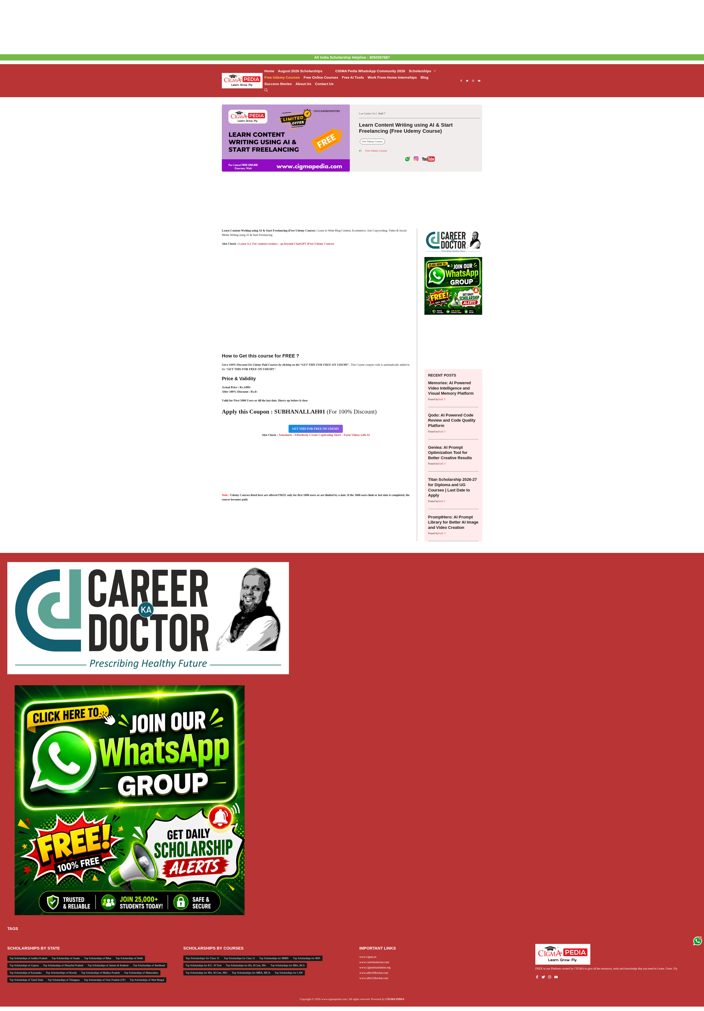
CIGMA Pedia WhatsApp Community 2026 (370, 71)
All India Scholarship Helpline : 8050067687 (352, 57)
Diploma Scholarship (108, 937)
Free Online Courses (321, 77)
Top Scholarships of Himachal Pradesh (63, 965)
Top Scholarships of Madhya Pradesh (100, 972)
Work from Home (627, 937)
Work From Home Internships (392, 77)
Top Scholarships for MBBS (274, 958)
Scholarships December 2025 (353, 937)
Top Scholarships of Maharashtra (141, 972)
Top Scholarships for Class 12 (239, 958)
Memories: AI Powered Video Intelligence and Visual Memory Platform (451, 388)
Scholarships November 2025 (512, 937)
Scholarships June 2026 (479, 937)
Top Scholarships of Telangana (64, 980)
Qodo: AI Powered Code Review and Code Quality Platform (451, 420)
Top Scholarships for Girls (581, 937)
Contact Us (324, 84)
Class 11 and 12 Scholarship (78, 937)
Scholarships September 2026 (547, 937)
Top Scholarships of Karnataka (25, 972)
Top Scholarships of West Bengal (147, 980)
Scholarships (420, 71)
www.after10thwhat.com (373, 972)
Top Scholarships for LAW (289, 972)
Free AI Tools (353, 77)
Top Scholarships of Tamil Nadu (26, 980)
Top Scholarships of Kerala (61, 972)
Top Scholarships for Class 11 (202, 958)
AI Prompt (13, 937)
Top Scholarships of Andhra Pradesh (28, 958)
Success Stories (278, 84)
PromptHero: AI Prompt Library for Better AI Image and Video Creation (453, 522)
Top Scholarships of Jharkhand (149, 965)
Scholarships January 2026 (420, 937)
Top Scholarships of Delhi (129, 958)
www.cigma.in (367, 956)
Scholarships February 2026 (387, 937)
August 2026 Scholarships (305, 71)
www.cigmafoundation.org (374, 967)
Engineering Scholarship (136, 937)
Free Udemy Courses (282, 77)
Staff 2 (441, 501)
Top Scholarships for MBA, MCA (251, 972)
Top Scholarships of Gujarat (24, 965)
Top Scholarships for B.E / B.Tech (203, 965)
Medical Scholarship (246, 937)
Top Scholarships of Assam (66, 958)
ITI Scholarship (225, 937)
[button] (266, 90)
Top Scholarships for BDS (306, 958)
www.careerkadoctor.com (374, 962)
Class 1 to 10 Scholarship (46, 937)
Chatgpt (25, 937)
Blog (424, 77)
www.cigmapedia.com (334, 999)
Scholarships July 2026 (451, 937)
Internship (208, 937)
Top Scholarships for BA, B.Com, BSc (246, 965)
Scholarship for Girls (291, 937)
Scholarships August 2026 (320, 937)
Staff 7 (381, 113)
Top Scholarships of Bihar (97, 958)
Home (269, 71)
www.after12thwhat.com (373, 978)
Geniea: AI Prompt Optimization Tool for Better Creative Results (450, 452)
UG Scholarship (606, 937)
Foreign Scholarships (163, 937)
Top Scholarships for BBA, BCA (288, 965)
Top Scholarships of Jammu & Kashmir (108, 965)
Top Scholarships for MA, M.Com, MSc (207, 972)
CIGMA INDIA (395, 999)
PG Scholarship (269, 937)
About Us (303, 84)
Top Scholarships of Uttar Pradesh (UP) (104, 980)
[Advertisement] (352, 27)
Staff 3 (441, 399)
